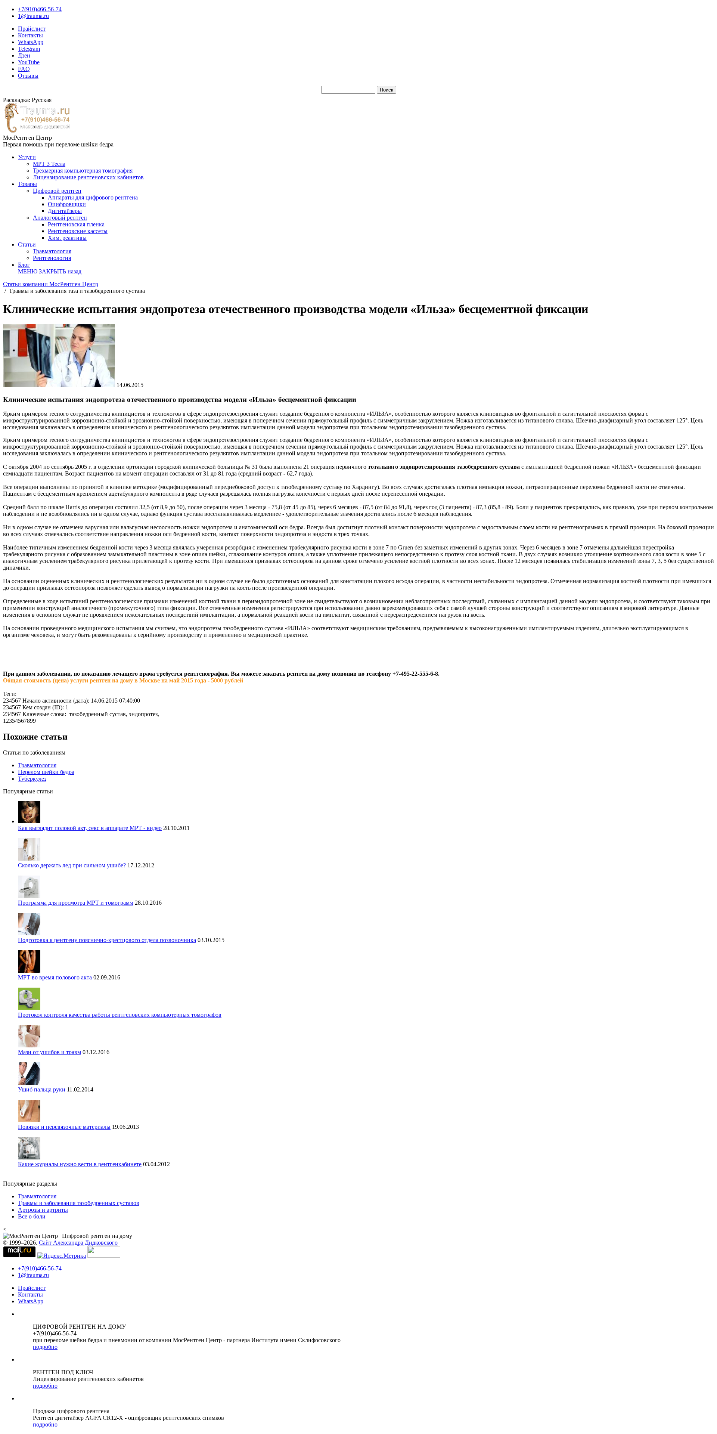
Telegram (29, 49)
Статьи (27, 244)
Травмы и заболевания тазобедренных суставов (78, 1203)
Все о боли (32, 1216)
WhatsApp (30, 42)
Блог (24, 264)
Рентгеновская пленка (76, 224)
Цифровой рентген (57, 191)
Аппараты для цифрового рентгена (93, 197)
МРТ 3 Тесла (49, 164)
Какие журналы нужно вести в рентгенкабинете (80, 1164)
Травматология (52, 251)
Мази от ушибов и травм (49, 1052)
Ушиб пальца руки (41, 1089)
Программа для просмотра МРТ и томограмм (75, 902)
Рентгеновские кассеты (78, 231)
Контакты (30, 35)
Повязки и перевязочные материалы (64, 1127)
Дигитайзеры (65, 211)
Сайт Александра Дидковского (78, 1242)
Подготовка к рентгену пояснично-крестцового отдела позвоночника (107, 940)
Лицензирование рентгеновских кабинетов (88, 177)
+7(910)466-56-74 (40, 9)
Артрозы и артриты (43, 1210)
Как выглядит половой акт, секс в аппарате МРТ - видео (90, 828)
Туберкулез (32, 778)
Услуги (27, 157)
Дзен (24, 55)
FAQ (24, 69)
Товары (27, 184)
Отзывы (28, 75)
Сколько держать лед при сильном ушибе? (72, 865)
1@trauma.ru (33, 16)
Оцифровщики (67, 204)
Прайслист (32, 28)
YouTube (29, 62)
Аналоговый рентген (60, 217)
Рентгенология (52, 258)
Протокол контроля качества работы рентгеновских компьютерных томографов (119, 1015)
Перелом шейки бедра (46, 772)
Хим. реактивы (67, 238)
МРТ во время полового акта (55, 977)
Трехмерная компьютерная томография (83, 170)
